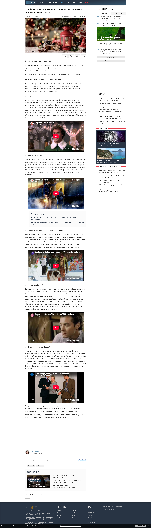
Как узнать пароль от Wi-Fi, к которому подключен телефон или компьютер (65, 486)
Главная (90, 510)
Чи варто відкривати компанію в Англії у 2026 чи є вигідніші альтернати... (111, 99)
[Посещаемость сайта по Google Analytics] (34, 507)
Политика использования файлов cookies (40, 519)
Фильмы (40, 465)
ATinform (31, 2)
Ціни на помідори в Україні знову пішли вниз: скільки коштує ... (111, 181)
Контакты (90, 520)
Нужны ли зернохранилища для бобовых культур (112, 122)
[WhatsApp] (77, 56)
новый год (31, 465)
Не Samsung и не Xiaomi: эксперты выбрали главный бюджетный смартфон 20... (67, 481)
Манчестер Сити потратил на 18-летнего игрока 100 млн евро (111, 24)
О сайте (90, 515)
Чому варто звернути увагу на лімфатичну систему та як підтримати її (110, 111)
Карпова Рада (35, 451)
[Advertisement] (55, 435)
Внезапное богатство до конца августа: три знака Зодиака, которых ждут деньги (57, 223)
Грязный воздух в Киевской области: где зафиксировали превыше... (112, 171)
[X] (71, 56)
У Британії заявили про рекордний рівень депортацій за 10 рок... (112, 186)
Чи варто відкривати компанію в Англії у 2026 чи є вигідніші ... (111, 176)
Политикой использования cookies (70, 526)
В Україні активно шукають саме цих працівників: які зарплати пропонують (53, 218)
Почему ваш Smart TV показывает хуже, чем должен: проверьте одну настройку (111, 52)
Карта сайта (91, 522)
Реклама (90, 517)
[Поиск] (123, 2)
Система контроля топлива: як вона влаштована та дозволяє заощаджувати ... (110, 105)
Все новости (110, 57)
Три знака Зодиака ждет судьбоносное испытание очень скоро (109, 144)
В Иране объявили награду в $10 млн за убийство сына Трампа (66, 476)
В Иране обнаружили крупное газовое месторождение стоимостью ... (111, 191)
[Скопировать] (83, 56)
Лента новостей (109, 61)
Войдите (27, 498)
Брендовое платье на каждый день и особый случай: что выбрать (110, 117)
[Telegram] (65, 56)
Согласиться (140, 526)
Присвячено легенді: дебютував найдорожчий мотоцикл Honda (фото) (110, 19)
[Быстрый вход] (118, 2)
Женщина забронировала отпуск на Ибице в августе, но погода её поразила (110, 161)
